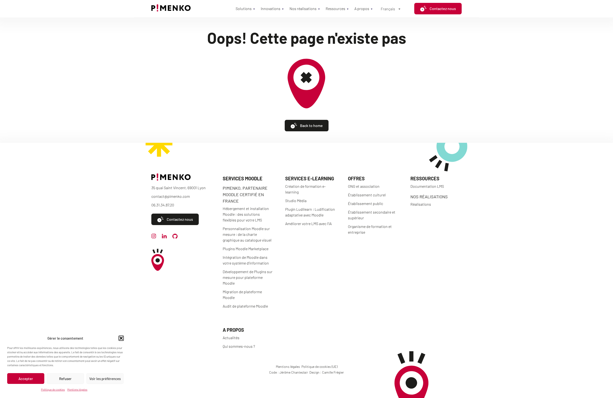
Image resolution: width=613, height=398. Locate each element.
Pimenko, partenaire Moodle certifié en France (245, 194)
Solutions (244, 8)
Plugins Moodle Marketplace (245, 248)
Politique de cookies (53, 389)
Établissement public (365, 203)
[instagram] (153, 237)
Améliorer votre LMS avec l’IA (308, 223)
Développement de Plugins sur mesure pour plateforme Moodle (247, 277)
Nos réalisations (303, 8)
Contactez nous (443, 8)
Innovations (270, 8)
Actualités (231, 337)
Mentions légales (77, 389)
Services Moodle (242, 178)
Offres (356, 178)
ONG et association (364, 186)
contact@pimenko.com (170, 196)
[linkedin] (164, 237)
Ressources (335, 8)
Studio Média (295, 200)
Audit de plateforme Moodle (245, 306)
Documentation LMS (427, 186)
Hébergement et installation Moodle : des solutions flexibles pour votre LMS (246, 214)
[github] (175, 237)
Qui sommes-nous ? (239, 346)
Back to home (311, 125)
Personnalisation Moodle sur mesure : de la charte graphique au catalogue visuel (247, 234)
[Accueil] (171, 10)
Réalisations (420, 204)
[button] (121, 338)
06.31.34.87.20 (162, 205)
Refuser (65, 378)
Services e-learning (309, 178)
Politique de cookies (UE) (319, 367)
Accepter (25, 378)
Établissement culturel (367, 195)
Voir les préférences (105, 378)
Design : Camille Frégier (326, 372)
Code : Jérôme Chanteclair (288, 372)
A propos (361, 8)
